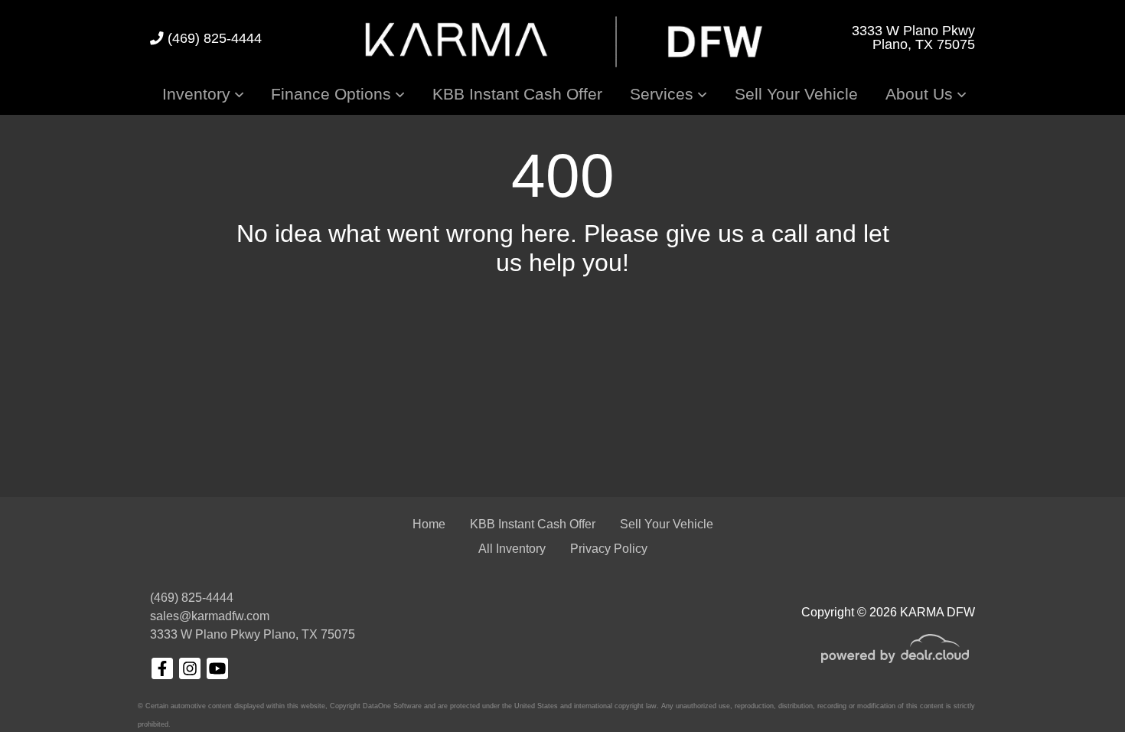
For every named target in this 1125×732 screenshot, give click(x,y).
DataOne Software (392, 706)
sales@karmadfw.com (209, 616)
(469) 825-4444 (213, 38)
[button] (203, 93)
